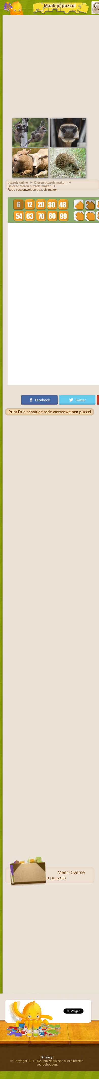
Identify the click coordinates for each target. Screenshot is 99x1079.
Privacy (47, 1057)
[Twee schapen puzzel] (30, 176)
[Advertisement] (49, 65)
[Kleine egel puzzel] (68, 176)
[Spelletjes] (13, 7)
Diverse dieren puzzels (60, 875)
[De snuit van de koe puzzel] (68, 146)
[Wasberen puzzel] (30, 146)
